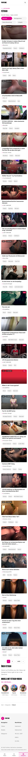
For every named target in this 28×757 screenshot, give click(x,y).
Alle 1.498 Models (6, 682)
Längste (20, 22)
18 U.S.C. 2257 (18, 733)
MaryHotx (5, 45)
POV (15, 365)
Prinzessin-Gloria (7, 440)
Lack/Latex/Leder (19, 286)
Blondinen (5, 155)
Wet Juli (5, 98)
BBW (4, 574)
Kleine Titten (17, 600)
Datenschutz (18, 730)
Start (2, 705)
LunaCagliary (6, 493)
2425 (18, 661)
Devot (4, 312)
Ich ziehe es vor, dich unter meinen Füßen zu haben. (12, 648)
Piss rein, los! (6, 307)
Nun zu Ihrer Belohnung (9, 595)
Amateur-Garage (7, 413)
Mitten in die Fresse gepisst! (10, 385)
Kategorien (23, 755)
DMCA (16, 737)
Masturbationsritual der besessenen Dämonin (13, 202)
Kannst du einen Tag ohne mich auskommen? (11, 621)
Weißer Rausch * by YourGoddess (12, 176)
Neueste (5, 18)
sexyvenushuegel (7, 283)
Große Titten (21, 443)
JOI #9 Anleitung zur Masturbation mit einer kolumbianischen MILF (13, 490)
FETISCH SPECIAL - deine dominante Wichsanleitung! (13, 122)
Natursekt (17, 155)
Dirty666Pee (6, 309)
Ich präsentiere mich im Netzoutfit (12, 95)
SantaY (5, 597)
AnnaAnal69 (6, 546)
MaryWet (5, 125)
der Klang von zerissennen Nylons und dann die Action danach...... (13, 543)
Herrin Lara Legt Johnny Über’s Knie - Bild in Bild (13, 69)
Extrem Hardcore (7, 443)
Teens (14, 75)
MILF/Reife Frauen (12, 339)
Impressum (18, 726)
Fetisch (15, 48)
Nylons (15, 181)
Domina (4, 181)
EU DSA (17, 741)
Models (14, 755)
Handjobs (17, 128)
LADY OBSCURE (7, 205)
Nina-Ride (5, 258)
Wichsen (17, 208)
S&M (9, 75)
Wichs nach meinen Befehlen (10, 569)
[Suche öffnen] (25, 2)
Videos (4, 755)
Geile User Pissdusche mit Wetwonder (13, 256)
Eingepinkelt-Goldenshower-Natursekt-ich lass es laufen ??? (14, 333)
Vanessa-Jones (7, 519)
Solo (19, 101)
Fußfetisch (21, 48)
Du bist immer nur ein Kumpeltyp (11, 281)
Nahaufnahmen (12, 101)
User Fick (17, 261)
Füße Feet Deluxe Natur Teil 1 (10, 516)
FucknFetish (6, 72)
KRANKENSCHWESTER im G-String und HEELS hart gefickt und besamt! (14, 437)
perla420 (5, 336)
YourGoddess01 (7, 178)
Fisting (20, 469)
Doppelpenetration (7, 48)
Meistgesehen (18, 18)
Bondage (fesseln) (7, 416)
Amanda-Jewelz (7, 152)
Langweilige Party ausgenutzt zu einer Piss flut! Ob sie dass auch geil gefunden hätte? (13, 149)
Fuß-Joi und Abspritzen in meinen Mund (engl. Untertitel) (14, 229)
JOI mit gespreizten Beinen (10, 360)
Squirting (10, 208)
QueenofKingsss (7, 466)
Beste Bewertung (7, 22)
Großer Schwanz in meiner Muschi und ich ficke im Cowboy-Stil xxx (13, 42)
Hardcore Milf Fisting (8, 464)
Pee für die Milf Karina (8, 411)
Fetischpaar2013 (7, 571)
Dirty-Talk (5, 128)
